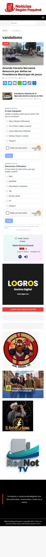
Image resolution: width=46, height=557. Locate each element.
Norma (23, 78)
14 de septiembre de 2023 (24, 99)
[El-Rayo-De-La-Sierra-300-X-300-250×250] (17, 430)
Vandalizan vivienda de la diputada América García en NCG (28, 94)
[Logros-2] (23, 303)
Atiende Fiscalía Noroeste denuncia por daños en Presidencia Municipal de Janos (22, 71)
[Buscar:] (23, 23)
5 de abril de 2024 (10, 78)
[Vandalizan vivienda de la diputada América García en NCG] (7, 96)
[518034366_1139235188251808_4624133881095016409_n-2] (23, 473)
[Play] (20, 257)
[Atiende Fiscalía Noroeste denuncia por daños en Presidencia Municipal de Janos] (23, 53)
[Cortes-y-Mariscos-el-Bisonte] (20, 367)
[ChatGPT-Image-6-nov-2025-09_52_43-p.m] (23, 396)
